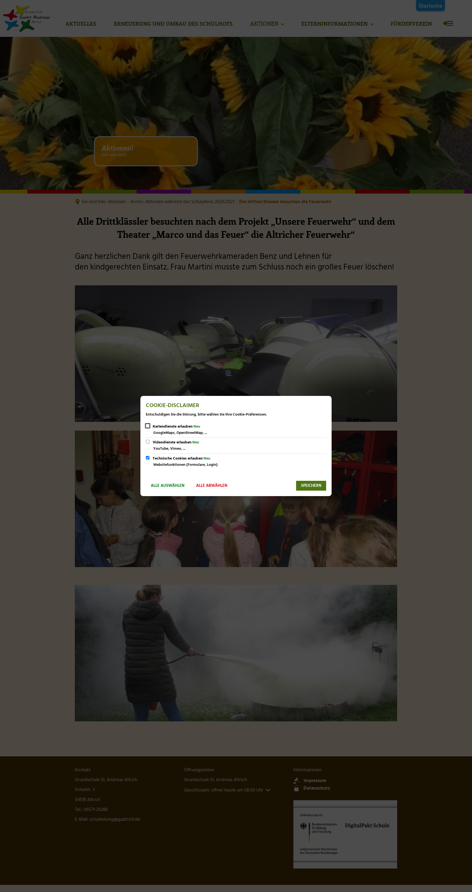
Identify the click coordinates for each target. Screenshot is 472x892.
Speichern (311, 485)
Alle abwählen (211, 485)
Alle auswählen (167, 485)
